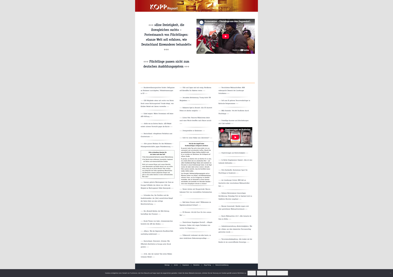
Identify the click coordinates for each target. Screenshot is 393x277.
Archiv (176, 265)
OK (252, 273)
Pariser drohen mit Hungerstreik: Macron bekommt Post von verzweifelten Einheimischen (196, 192)
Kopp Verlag (207, 265)
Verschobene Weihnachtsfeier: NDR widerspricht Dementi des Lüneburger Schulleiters (232, 90)
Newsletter (196, 265)
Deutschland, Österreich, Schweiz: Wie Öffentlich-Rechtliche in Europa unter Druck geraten (156, 244)
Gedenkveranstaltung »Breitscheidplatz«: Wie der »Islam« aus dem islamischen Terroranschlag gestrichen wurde (235, 229)
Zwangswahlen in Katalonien (194, 131)
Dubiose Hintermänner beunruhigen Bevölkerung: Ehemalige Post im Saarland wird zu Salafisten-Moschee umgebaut (235, 196)
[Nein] (390, 273)
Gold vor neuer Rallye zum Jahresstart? (197, 138)
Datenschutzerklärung (221, 265)
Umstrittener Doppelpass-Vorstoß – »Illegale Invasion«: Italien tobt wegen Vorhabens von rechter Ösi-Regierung (196, 225)
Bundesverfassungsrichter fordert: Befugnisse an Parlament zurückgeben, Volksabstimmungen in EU (157, 90)
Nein (261, 273)
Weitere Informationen (277, 273)
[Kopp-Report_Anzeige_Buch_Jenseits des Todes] (157, 151)
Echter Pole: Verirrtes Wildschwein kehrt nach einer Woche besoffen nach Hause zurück (195, 121)
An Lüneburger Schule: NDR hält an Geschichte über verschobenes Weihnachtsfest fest (234, 183)
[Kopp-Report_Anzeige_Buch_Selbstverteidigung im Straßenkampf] (196, 142)
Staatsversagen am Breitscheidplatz (234, 153)
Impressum (185, 265)
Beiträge (167, 265)
